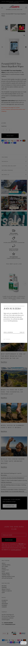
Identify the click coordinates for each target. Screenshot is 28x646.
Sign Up (22, 332)
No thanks (7, 339)
